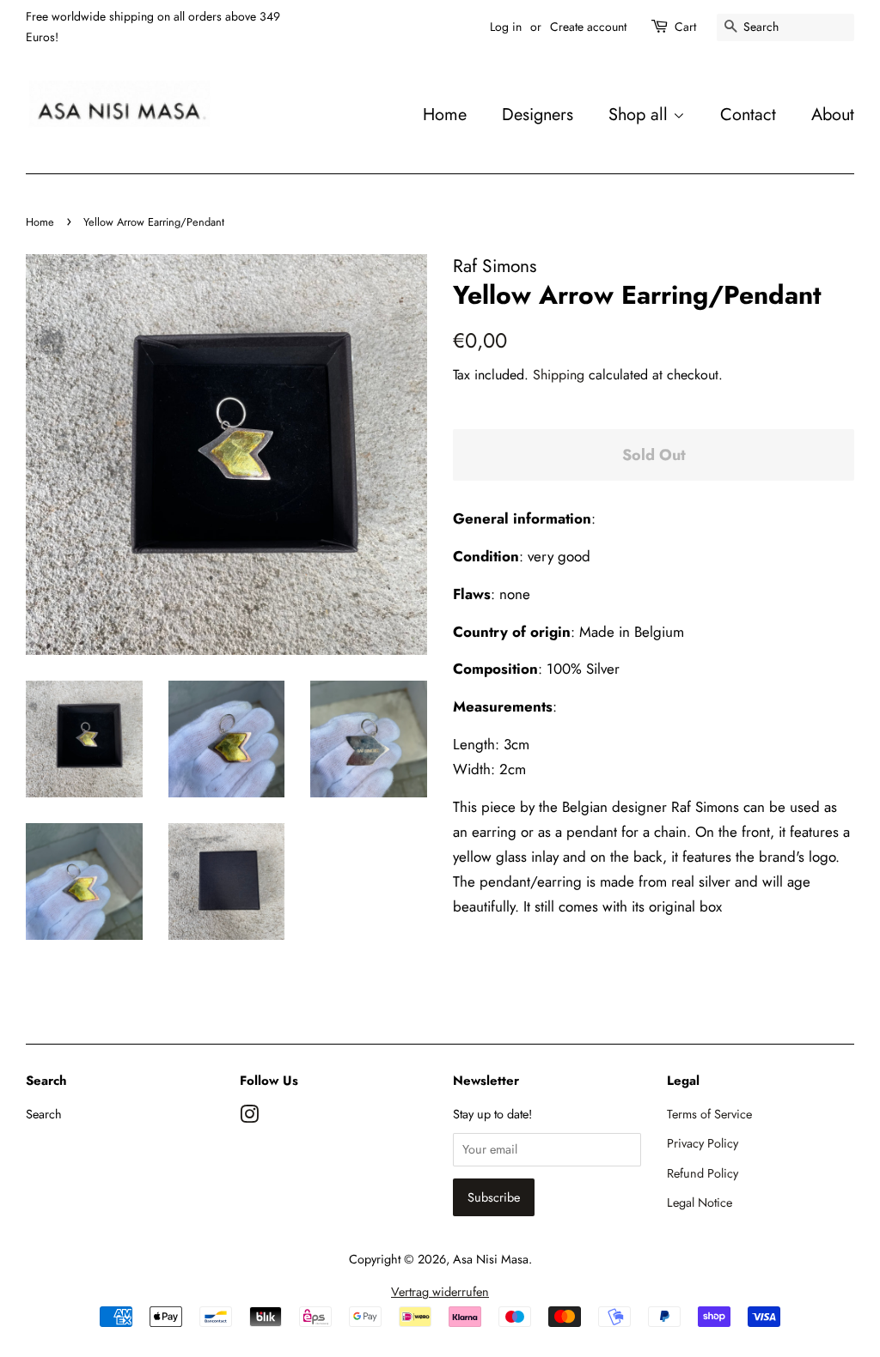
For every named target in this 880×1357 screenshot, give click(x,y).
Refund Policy (702, 1173)
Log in (506, 26)
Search (44, 1114)
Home (445, 114)
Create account (588, 26)
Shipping (558, 375)
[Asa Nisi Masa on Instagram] (249, 1117)
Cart (685, 26)
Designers (537, 114)
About (832, 114)
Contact (748, 114)
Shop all (640, 114)
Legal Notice (699, 1202)
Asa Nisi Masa (491, 1259)
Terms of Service (709, 1114)
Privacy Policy (702, 1143)
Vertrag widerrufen (440, 1291)
